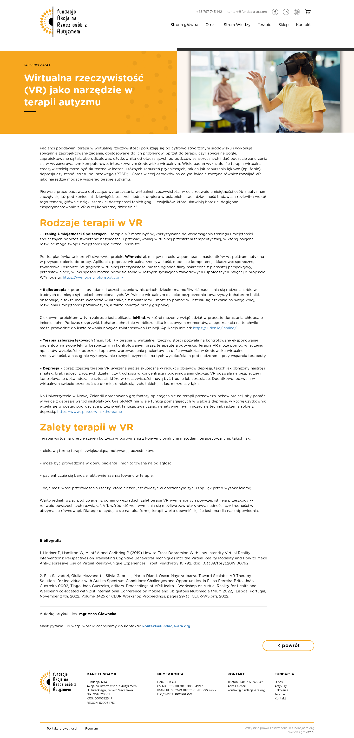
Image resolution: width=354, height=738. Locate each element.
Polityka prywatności (62, 728)
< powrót (288, 645)
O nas (210, 25)
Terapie (264, 25)
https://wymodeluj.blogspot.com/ (93, 277)
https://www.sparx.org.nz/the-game (89, 412)
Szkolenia (281, 690)
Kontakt (303, 25)
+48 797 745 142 (209, 11)
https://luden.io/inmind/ (214, 328)
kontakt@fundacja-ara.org (247, 11)
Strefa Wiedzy (237, 25)
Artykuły (281, 686)
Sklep (283, 25)
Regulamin (92, 728)
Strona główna (184, 25)
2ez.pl (310, 732)
